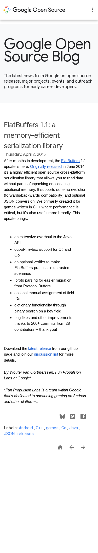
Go (64, 427)
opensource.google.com (34, 9)
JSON (10, 433)
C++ (40, 427)
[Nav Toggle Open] (93, 10)
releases (26, 433)
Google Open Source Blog (47, 50)
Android (26, 427)
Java (74, 427)
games (53, 427)
